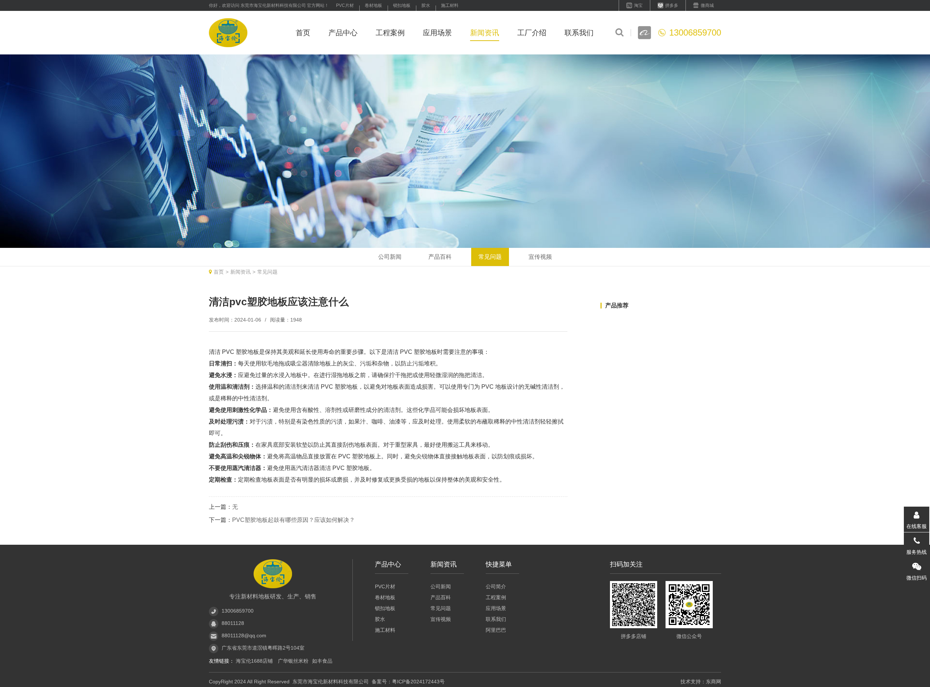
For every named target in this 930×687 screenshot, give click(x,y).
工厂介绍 (531, 33)
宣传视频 (540, 257)
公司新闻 (389, 257)
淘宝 (638, 5)
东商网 (713, 681)
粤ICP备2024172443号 (418, 681)
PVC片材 (345, 5)
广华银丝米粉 (293, 661)
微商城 (707, 5)
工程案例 (390, 33)
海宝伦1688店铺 (255, 661)
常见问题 (490, 257)
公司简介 (496, 586)
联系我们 (579, 33)
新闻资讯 (484, 33)
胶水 (425, 5)
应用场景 (437, 33)
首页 (303, 33)
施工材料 (449, 5)
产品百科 (440, 257)
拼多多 (671, 5)
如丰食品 (322, 661)
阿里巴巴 (496, 630)
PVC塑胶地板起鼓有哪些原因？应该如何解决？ (293, 520)
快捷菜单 (499, 564)
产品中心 (342, 33)
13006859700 (238, 611)
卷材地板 (373, 5)
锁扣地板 (402, 5)
